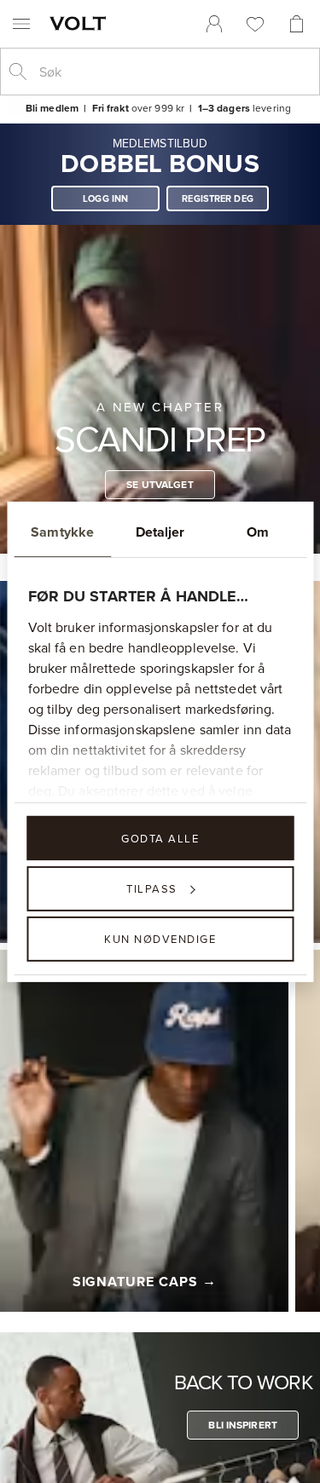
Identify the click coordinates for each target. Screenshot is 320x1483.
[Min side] (214, 24)
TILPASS (151, 888)
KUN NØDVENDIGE (160, 938)
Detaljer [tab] (160, 531)
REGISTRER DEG (217, 198)
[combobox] (173, 71)
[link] (214, 24)
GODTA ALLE (160, 837)
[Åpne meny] (21, 24)
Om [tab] (258, 531)
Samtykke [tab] (62, 531)
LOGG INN (105, 198)
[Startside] (81, 23)
